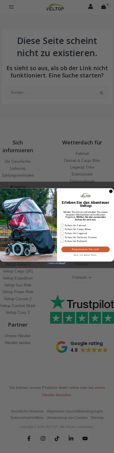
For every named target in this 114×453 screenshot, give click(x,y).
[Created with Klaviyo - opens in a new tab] (57, 263)
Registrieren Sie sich (85, 249)
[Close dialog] (111, 191)
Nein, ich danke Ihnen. (85, 255)
